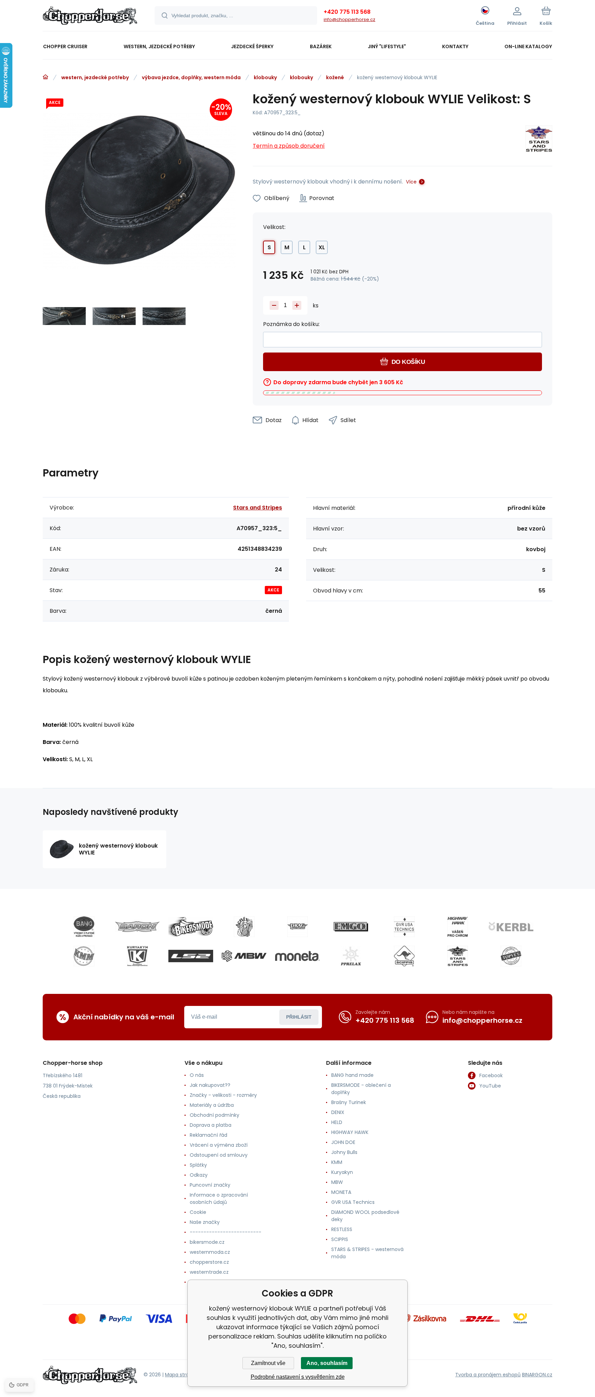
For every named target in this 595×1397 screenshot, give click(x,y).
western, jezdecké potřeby (95, 77)
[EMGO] (350, 926)
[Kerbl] (511, 926)
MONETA (341, 1192)
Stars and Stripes (257, 508)
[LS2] (190, 956)
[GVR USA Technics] (404, 926)
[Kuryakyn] (137, 956)
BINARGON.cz (537, 1374)
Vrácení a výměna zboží (219, 1145)
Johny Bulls (344, 1152)
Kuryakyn (342, 1172)
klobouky (265, 77)
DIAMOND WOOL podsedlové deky (365, 1216)
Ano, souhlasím (326, 1363)
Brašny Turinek (348, 1102)
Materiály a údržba (212, 1105)
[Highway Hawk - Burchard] (457, 926)
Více (411, 181)
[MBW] (244, 956)
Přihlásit (299, 1017)
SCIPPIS (339, 1239)
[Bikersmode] (190, 926)
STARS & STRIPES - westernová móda (367, 1253)
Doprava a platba (210, 1125)
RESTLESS (341, 1229)
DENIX (337, 1112)
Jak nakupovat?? (210, 1085)
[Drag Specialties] (297, 926)
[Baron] (137, 926)
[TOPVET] (511, 956)
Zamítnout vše (268, 1363)
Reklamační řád (208, 1135)
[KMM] (84, 956)
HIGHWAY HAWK (349, 1132)
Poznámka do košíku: (291, 324)
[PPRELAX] (350, 956)
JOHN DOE (343, 1142)
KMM (336, 1162)
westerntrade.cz (209, 1272)
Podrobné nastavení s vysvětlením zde (298, 1377)
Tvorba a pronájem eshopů (488, 1374)
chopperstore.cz (209, 1262)
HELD (336, 1122)
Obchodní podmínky (214, 1115)
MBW (337, 1182)
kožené (335, 77)
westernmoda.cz (210, 1252)
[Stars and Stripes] (538, 140)
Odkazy (199, 1175)
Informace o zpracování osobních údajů (219, 1198)
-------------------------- (225, 1232)
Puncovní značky (210, 1184)
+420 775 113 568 (347, 12)
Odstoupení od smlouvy (219, 1155)
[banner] (90, 16)
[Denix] (244, 926)
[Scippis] (404, 956)
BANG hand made (352, 1075)
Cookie (198, 1212)
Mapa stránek (181, 1374)
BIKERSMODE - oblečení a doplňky (361, 1089)
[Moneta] (297, 956)
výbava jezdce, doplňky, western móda (191, 77)
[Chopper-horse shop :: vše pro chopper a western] (45, 77)
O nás (197, 1075)
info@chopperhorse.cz (349, 19)
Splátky (198, 1165)
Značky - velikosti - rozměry (223, 1095)
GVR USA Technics (353, 1202)
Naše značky (205, 1222)
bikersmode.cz (207, 1242)
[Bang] (84, 926)
